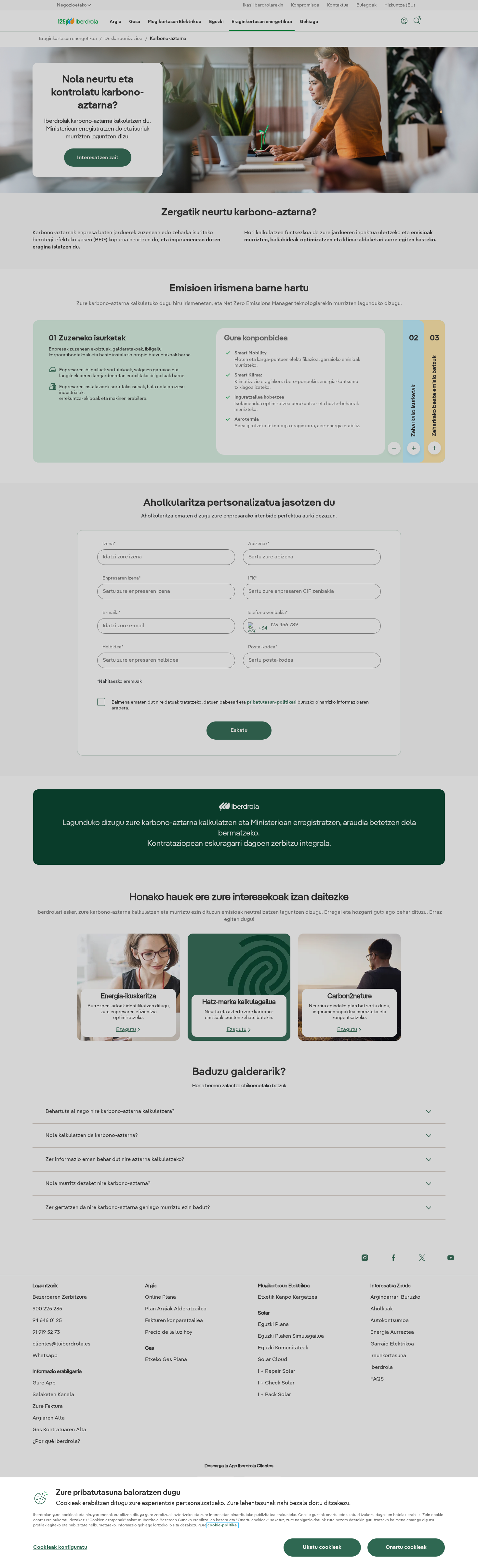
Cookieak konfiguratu (60, 1547)
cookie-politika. (222, 1525)
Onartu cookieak (406, 1547)
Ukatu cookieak (322, 1547)
